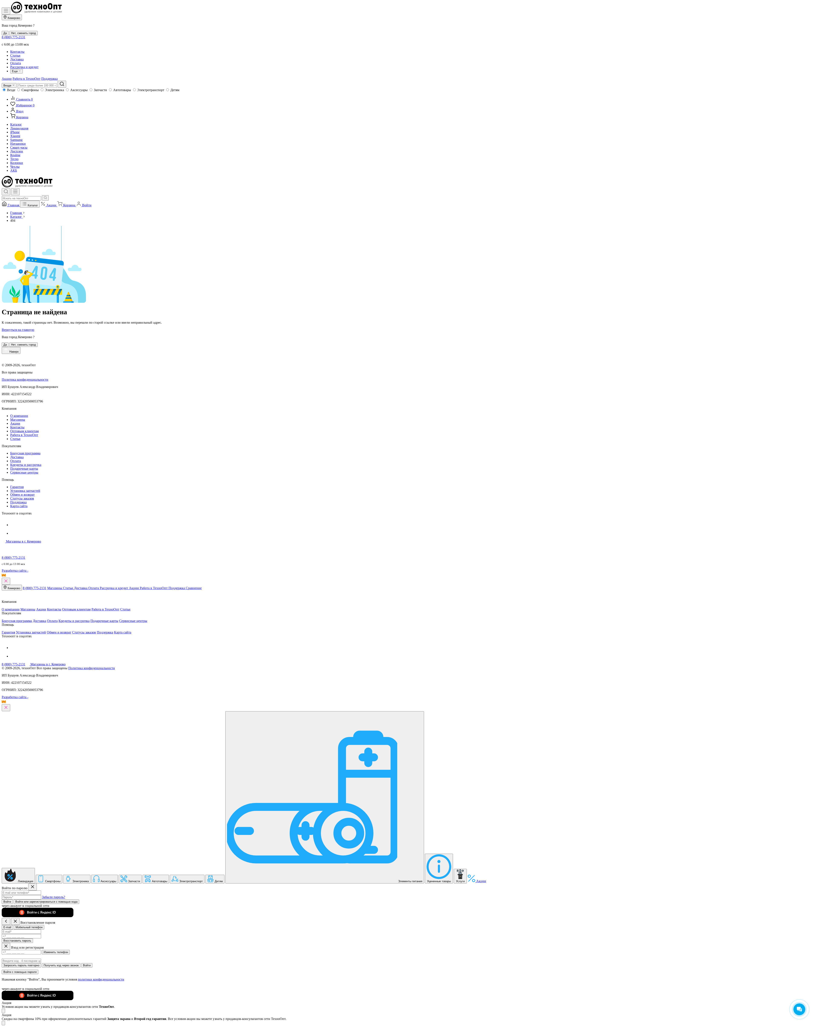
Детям (174, 90)
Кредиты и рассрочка (25, 465)
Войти (7, 901)
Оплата (15, 63)
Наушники (18, 143)
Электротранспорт (150, 90)
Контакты (17, 51)
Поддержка (49, 78)
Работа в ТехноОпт (26, 78)
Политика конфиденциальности (25, 379)
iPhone (15, 132)
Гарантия (17, 487)
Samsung (16, 140)
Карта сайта (18, 506)
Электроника (54, 90)
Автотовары (122, 90)
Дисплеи (16, 151)
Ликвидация (19, 128)
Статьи (15, 55)
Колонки (16, 163)
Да (5, 33)
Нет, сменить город (23, 33)
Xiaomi (15, 136)
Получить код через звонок (61, 965)
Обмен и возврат (22, 494)
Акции (7, 78)
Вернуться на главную (18, 330)
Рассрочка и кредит (24, 67)
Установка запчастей (25, 491)
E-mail (7, 927)
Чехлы (15, 166)
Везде (11, 90)
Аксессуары (79, 90)
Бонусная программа (25, 453)
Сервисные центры (24, 472)
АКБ (13, 170)
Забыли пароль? (53, 897)
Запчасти (100, 90)
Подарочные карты (24, 468)
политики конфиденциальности (101, 979)
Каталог (16, 124)
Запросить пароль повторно (21, 965)
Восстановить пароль (17, 940)
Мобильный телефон (29, 927)
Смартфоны (30, 90)
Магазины (17, 419)
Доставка (17, 59)
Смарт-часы (18, 147)
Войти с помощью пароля (20, 972)
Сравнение (194, 588)
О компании (19, 416)
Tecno (14, 159)
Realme (15, 155)
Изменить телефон (56, 952)
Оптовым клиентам (24, 431)
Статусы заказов (22, 498)
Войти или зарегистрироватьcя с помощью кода (46, 901)
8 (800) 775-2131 (13, 37)
